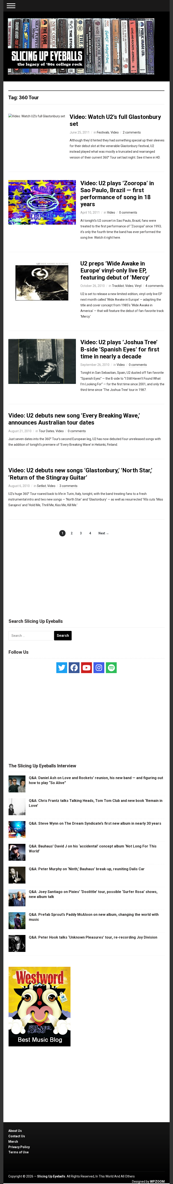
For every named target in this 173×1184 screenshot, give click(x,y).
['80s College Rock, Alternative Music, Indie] (81, 46)
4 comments (155, 286)
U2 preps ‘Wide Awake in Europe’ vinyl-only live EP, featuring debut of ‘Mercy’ (115, 270)
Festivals (103, 132)
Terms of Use (18, 1152)
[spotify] (111, 667)
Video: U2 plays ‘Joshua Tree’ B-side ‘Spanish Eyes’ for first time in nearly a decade (119, 349)
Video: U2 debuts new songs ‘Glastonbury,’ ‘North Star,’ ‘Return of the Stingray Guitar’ (80, 474)
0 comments (128, 212)
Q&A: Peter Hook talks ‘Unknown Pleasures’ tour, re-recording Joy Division (93, 937)
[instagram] (98, 667)
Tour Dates (46, 431)
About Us (15, 1131)
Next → (103, 533)
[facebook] (74, 667)
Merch (13, 1141)
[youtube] (86, 667)
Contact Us (16, 1136)
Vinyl (138, 286)
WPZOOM (157, 1181)
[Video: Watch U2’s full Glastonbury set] (36, 116)
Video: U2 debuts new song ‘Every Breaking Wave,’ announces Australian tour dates (74, 419)
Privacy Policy (19, 1147)
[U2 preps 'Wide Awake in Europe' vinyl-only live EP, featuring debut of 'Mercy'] (42, 282)
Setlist (41, 486)
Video (115, 132)
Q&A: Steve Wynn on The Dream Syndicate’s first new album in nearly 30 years (95, 823)
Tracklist (118, 286)
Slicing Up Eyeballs (51, 1176)
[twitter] (61, 667)
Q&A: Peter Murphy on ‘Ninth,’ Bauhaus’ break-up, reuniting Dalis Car (87, 869)
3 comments (68, 486)
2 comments (132, 132)
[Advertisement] (86, 573)
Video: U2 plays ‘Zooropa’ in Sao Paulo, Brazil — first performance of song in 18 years (117, 194)
